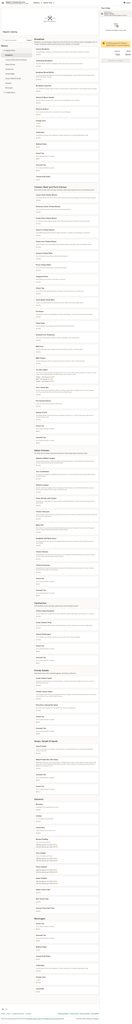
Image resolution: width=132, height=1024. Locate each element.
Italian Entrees (10, 65)
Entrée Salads (10, 74)
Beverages (9, 88)
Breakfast (9, 55)
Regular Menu (10, 51)
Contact (28, 1014)
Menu (9, 1014)
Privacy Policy (74, 1013)
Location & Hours (18, 1014)
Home (3, 1014)
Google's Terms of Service (52, 1019)
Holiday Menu (10, 92)
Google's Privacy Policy (34, 1019)
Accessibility (95, 1013)
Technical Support (63, 1013)
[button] (66, 52)
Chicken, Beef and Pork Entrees (16, 60)
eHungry (96, 1019)
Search (29, 40)
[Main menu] (3, 3)
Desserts (8, 83)
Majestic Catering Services (15, 2)
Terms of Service (85, 1013)
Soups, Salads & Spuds (13, 78)
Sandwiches (9, 69)
